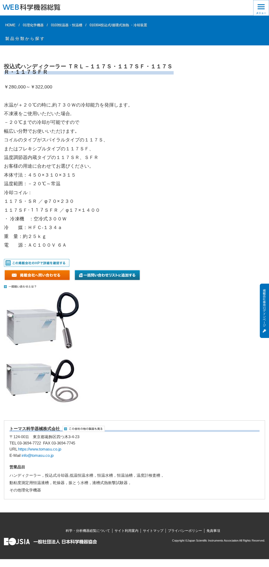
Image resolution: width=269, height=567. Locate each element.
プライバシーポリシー (185, 531)
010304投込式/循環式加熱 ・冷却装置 (118, 25)
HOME (10, 25)
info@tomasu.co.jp (38, 455)
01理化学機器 (33, 25)
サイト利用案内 (126, 531)
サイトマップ (153, 531)
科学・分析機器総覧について (88, 531)
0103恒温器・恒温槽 (66, 25)
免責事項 (213, 531)
